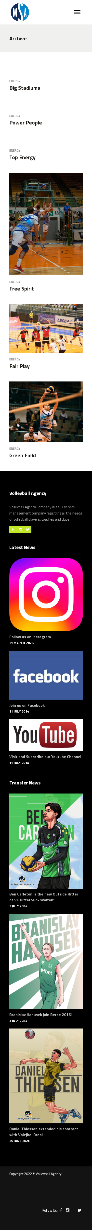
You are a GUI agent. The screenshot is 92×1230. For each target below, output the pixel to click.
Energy (14, 81)
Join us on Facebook (27, 705)
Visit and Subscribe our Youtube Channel (45, 757)
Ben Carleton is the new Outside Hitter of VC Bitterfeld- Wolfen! (43, 897)
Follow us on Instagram (30, 637)
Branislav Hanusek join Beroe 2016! (40, 1015)
